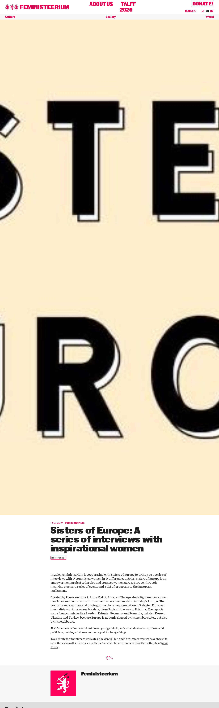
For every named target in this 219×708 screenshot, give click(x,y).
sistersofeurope (58, 557)
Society (111, 17)
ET (203, 11)
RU (211, 11)
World (210, 17)
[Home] (37, 7)
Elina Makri (98, 597)
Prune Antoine (76, 597)
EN (207, 11)
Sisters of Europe (122, 574)
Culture (10, 17)
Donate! (203, 4)
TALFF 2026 (128, 7)
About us (101, 4)
